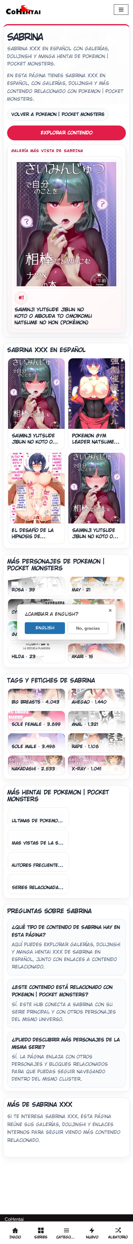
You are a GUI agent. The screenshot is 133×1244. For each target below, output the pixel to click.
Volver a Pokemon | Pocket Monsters (58, 114)
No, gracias (88, 627)
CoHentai (14, 1219)
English (45, 627)
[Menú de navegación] (121, 9)
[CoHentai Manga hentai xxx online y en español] (23, 9)
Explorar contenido (66, 132)
